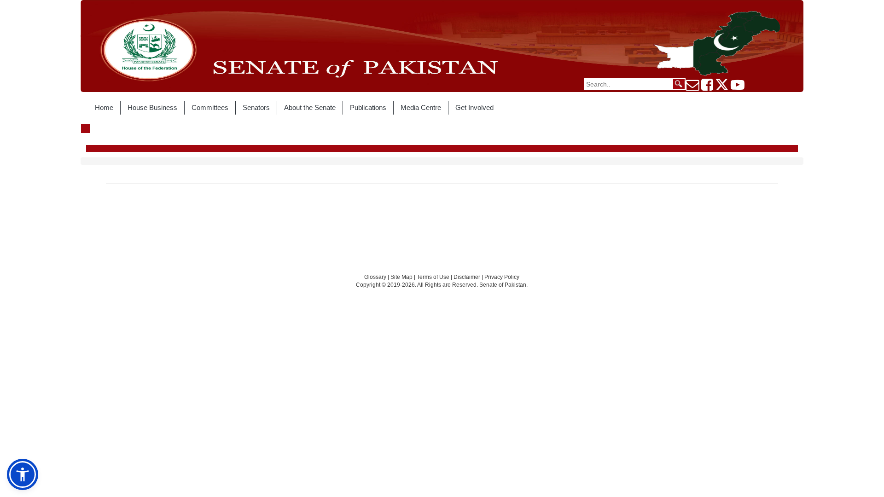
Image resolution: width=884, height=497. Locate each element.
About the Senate (310, 107)
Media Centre (421, 107)
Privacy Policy (501, 277)
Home (104, 107)
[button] (22, 474)
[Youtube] (737, 87)
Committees (210, 107)
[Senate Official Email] (692, 87)
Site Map (401, 277)
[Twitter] (722, 87)
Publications (368, 107)
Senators (256, 107)
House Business (152, 107)
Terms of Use (434, 277)
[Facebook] (707, 87)
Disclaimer (468, 277)
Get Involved (474, 107)
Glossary (375, 277)
